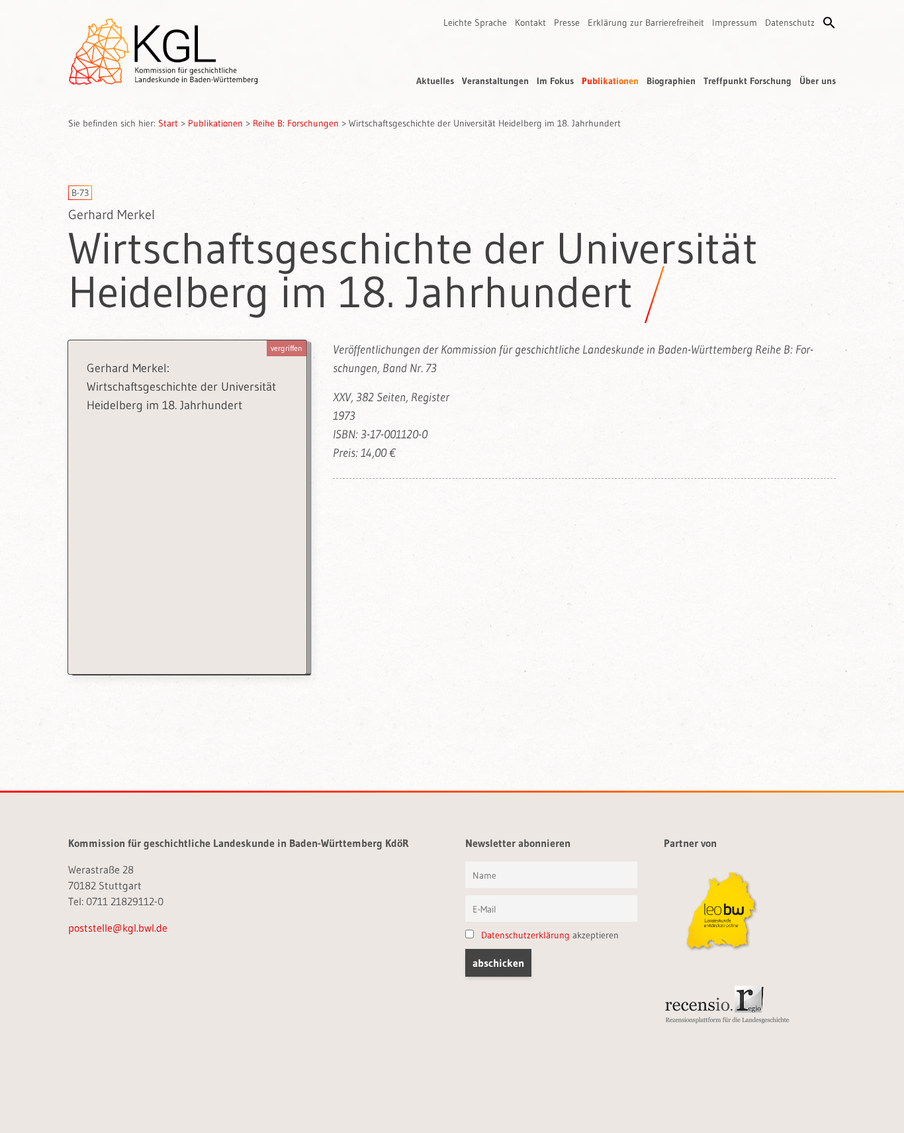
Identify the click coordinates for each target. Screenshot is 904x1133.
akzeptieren (550, 935)
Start (168, 123)
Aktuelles (435, 81)
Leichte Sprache (475, 22)
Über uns (817, 81)
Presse (567, 22)
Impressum (734, 22)
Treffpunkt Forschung (747, 81)
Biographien (671, 81)
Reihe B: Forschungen (296, 123)
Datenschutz (790, 22)
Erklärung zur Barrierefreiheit (646, 22)
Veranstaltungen (495, 81)
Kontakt (530, 22)
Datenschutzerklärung (525, 935)
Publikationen (610, 81)
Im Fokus (555, 81)
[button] (829, 22)
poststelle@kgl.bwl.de (117, 927)
